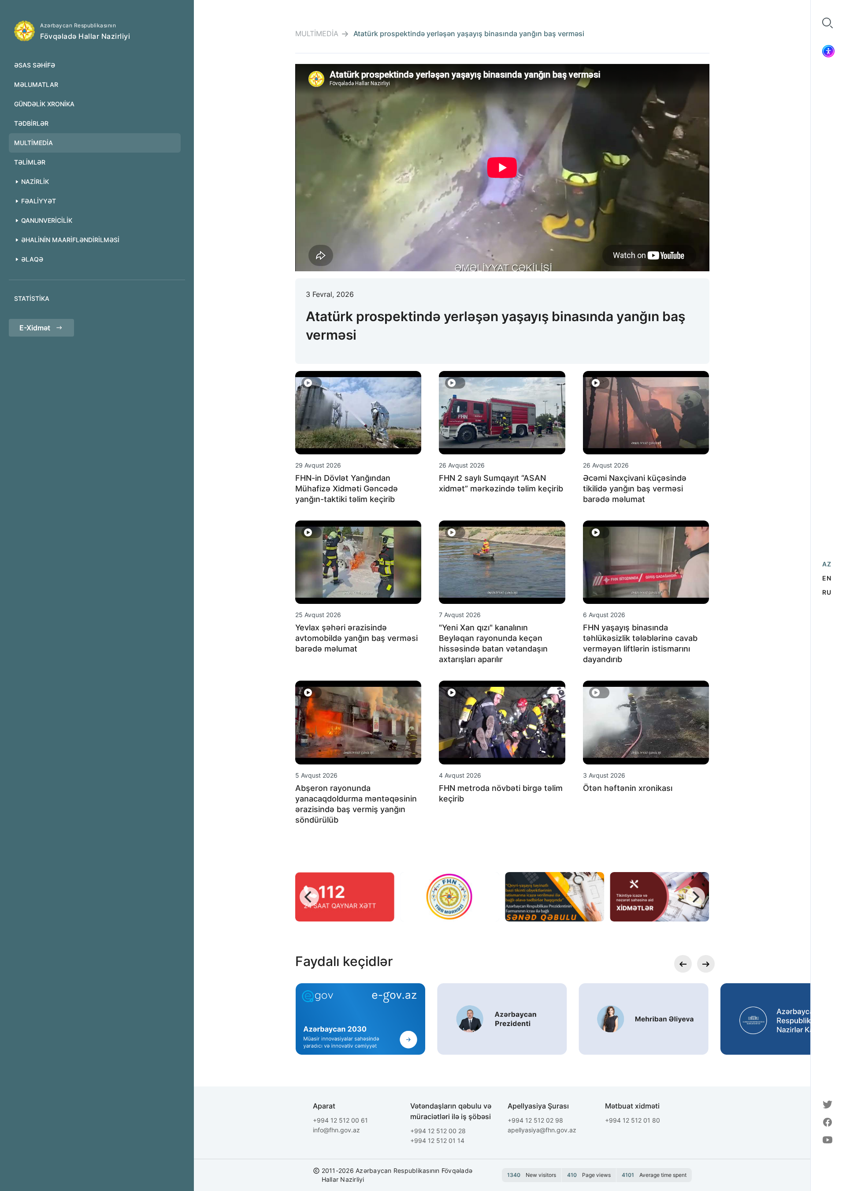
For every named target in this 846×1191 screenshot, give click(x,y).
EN (826, 578)
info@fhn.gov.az (336, 1130)
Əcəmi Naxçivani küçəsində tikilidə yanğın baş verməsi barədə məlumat (634, 488)
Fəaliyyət (38, 201)
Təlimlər (29, 162)
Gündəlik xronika (44, 104)
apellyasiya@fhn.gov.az (542, 1130)
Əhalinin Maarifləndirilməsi (70, 239)
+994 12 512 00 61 (340, 1120)
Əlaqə (32, 259)
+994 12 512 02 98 (535, 1120)
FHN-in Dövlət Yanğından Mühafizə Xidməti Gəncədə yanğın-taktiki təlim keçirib (346, 488)
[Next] (695, 896)
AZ (826, 564)
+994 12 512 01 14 (437, 1140)
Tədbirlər (31, 123)
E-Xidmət (34, 327)
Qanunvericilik (46, 220)
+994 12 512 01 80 (632, 1120)
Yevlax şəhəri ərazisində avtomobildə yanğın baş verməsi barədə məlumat (356, 638)
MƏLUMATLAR (36, 84)
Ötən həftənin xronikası (627, 788)
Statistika (31, 298)
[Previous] (309, 896)
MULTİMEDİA (33, 142)
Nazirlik (35, 181)
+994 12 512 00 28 (438, 1131)
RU (826, 592)
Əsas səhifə (34, 65)
